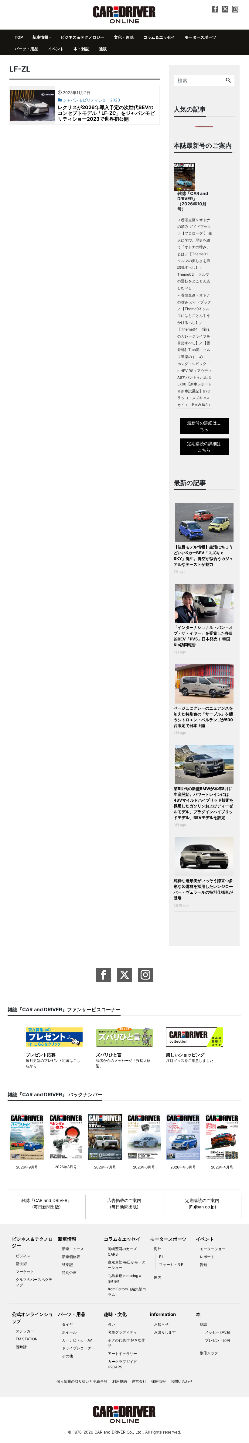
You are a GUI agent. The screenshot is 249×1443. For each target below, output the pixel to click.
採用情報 (158, 1381)
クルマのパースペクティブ (34, 1282)
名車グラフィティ (122, 1332)
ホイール (69, 1332)
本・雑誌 (81, 48)
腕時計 (21, 1347)
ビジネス (23, 1255)
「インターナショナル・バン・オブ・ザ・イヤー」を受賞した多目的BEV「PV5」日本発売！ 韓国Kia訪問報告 (203, 636)
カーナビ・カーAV (77, 1340)
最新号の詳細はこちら (204, 426)
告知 (203, 1264)
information (163, 1314)
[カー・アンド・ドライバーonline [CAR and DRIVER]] (125, 14)
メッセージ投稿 (217, 1332)
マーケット (25, 1271)
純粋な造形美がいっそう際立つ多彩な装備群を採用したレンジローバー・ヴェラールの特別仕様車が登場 (203, 889)
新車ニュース (73, 1248)
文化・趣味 (124, 37)
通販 (103, 48)
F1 (161, 1256)
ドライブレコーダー (78, 1348)
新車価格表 (71, 1256)
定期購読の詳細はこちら (204, 446)
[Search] (228, 80)
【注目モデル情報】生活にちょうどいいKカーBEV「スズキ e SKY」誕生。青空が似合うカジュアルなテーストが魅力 (203, 555)
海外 (157, 1248)
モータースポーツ (200, 37)
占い (111, 1324)
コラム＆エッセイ (159, 37)
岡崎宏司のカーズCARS (122, 1251)
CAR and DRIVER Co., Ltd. (118, 1432)
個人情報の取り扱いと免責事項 (81, 1381)
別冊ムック (209, 1353)
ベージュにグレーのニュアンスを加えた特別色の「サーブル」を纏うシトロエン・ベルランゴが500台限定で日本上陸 (203, 717)
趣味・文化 (115, 1314)
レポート (207, 1256)
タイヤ (67, 1324)
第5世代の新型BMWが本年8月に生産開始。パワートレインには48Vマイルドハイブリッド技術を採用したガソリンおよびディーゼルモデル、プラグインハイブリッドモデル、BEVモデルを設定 (204, 803)
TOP (19, 37)
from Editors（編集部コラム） (127, 1292)
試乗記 (67, 1264)
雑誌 (203, 1324)
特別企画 (69, 1272)
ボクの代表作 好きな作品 (126, 1343)
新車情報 (40, 37)
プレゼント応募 (217, 1340)
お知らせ (161, 1324)
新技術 (21, 1263)
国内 (157, 1277)
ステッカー (25, 1331)
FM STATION (27, 1339)
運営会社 (139, 1381)
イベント (56, 48)
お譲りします (165, 1332)
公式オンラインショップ (32, 1317)
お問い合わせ (182, 1381)
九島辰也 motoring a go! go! (124, 1278)
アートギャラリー (122, 1353)
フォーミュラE (171, 1264)
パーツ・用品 (26, 48)
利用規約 (119, 1381)
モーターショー (212, 1248)
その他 (67, 1356)
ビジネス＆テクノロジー (82, 37)
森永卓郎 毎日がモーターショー (126, 1265)
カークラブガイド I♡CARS (122, 1364)
